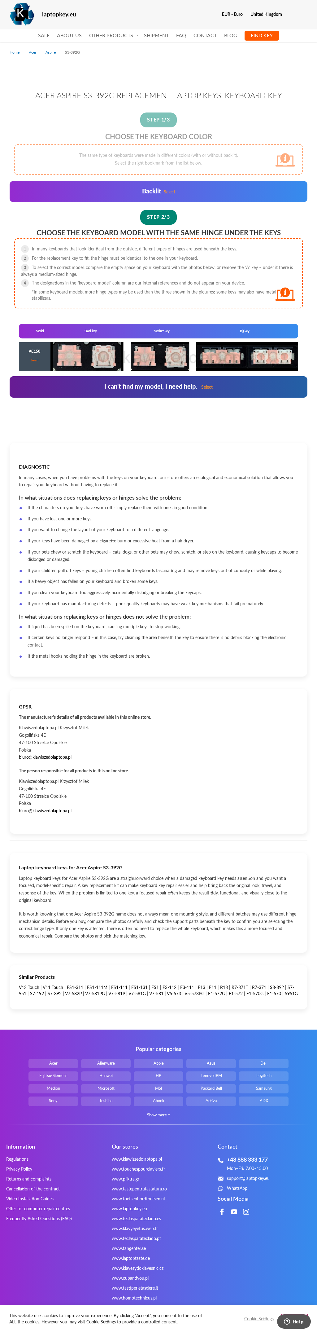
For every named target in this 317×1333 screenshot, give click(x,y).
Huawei (106, 1076)
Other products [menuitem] (111, 35)
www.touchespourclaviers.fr (138, 1169)
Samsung (264, 1089)
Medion (53, 1089)
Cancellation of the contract (33, 1189)
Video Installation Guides (30, 1199)
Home (15, 52)
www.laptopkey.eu (129, 1209)
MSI (158, 1089)
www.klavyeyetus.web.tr (135, 1229)
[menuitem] (43, 35)
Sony (53, 1101)
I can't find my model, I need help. (158, 387)
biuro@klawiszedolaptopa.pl (45, 757)
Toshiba (105, 1101)
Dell (263, 1064)
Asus (211, 1064)
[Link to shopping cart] (290, 14)
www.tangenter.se (129, 1249)
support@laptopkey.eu (248, 1178)
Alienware (106, 1064)
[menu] (158, 35)
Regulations (17, 1159)
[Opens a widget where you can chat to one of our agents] (294, 1322)
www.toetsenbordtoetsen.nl (138, 1199)
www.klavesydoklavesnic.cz (137, 1268)
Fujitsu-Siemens (53, 1076)
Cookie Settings (259, 1319)
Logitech (263, 1076)
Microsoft (106, 1089)
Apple (159, 1064)
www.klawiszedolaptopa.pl (137, 1159)
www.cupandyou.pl (130, 1278)
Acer (33, 52)
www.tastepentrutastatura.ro (139, 1189)
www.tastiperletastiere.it (135, 1288)
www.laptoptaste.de (131, 1258)
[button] (234, 14)
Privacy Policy (19, 1169)
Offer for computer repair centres (38, 1209)
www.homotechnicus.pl (134, 1298)
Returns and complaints (28, 1179)
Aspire (51, 52)
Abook (158, 1101)
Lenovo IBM (211, 1076)
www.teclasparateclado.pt (136, 1239)
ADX (264, 1101)
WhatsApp (237, 1188)
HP (158, 1076)
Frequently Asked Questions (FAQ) (39, 1219)
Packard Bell (211, 1089)
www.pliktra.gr (125, 1179)
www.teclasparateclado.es (136, 1219)
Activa (211, 1101)
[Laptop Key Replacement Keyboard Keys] (22, 14)
